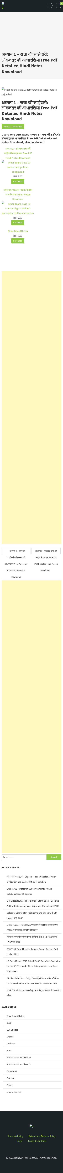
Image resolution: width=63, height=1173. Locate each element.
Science (11, 1078)
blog (9, 1022)
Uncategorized (14, 1091)
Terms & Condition (37, 1140)
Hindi (9, 1050)
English (10, 1036)
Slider (9, 1085)
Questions (12, 1071)
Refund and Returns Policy (42, 1136)
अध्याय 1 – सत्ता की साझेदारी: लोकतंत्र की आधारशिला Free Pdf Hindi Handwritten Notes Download (16, 552)
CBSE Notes (12, 1029)
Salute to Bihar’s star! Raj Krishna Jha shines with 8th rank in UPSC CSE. (32, 915)
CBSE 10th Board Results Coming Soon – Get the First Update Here (32, 952)
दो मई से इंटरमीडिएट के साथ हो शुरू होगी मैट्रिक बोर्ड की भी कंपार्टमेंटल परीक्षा (34, 993)
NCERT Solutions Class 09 (19, 1057)
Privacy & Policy (15, 1136)
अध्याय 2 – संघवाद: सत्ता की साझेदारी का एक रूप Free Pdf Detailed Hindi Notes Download (46, 552)
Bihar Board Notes (15, 1015)
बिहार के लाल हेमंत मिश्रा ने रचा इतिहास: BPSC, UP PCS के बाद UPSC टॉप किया (32, 939)
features (11, 1043)
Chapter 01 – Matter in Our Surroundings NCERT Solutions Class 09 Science (29, 891)
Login (19, 1140)
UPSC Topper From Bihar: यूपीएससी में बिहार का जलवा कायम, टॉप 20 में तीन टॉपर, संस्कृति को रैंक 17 (32, 927)
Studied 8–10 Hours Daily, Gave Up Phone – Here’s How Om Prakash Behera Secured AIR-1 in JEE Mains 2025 (33, 981)
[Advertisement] (31, 33)
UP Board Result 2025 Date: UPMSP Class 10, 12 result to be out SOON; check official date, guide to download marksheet (34, 966)
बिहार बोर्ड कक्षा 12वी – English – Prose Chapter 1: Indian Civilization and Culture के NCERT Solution (31, 879)
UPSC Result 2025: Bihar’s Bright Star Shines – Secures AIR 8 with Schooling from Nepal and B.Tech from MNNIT (33, 903)
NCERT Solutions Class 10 (19, 1064)
